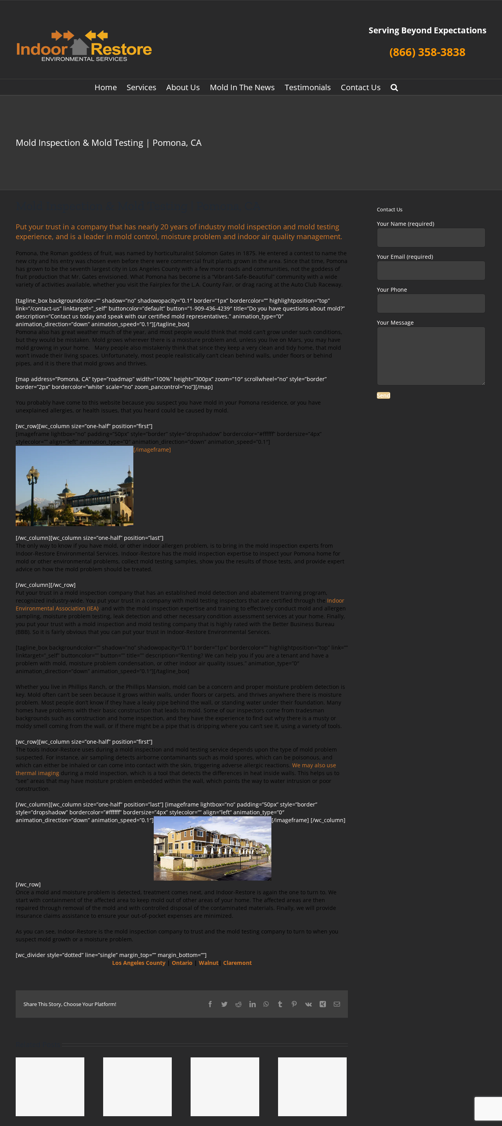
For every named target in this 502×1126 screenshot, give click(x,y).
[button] (394, 87)
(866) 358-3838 (427, 51)
